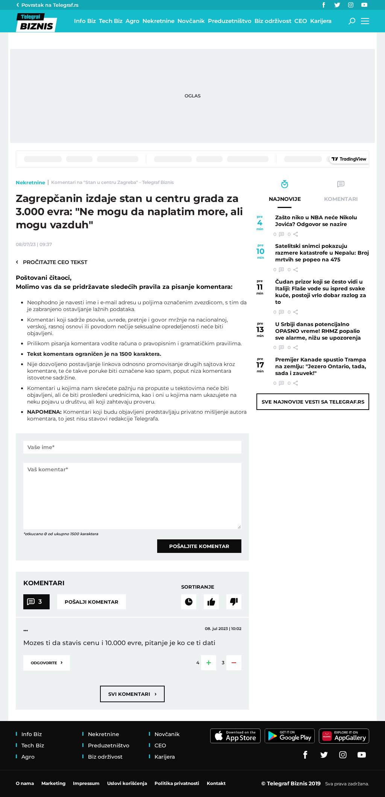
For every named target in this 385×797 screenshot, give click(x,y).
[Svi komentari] (188, 601)
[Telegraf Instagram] (351, 5)
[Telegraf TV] (364, 5)
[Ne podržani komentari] (233, 601)
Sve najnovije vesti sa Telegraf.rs (313, 402)
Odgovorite (46, 662)
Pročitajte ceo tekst (51, 262)
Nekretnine (30, 182)
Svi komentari (132, 693)
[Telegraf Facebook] (324, 5)
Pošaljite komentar (199, 546)
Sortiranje (197, 587)
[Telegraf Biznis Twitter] (337, 5)
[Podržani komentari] (211, 601)
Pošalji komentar (91, 602)
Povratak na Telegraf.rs (50, 5)
